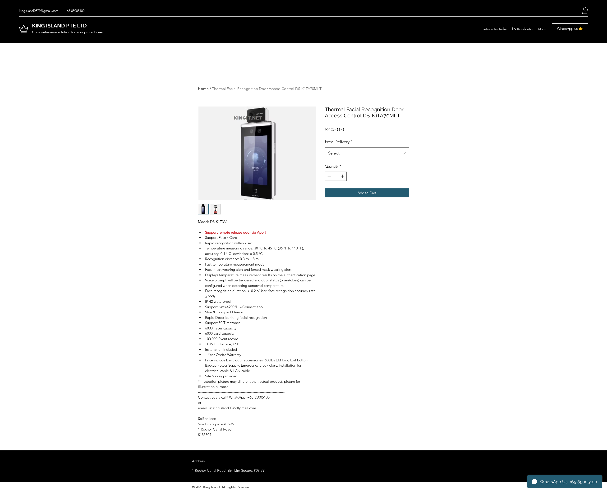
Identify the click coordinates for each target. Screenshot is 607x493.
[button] (585, 10)
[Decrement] (329, 176)
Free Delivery (338, 141)
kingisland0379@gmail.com (39, 11)
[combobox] (367, 153)
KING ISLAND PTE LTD (59, 25)
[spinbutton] (336, 176)
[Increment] (343, 176)
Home (203, 88)
